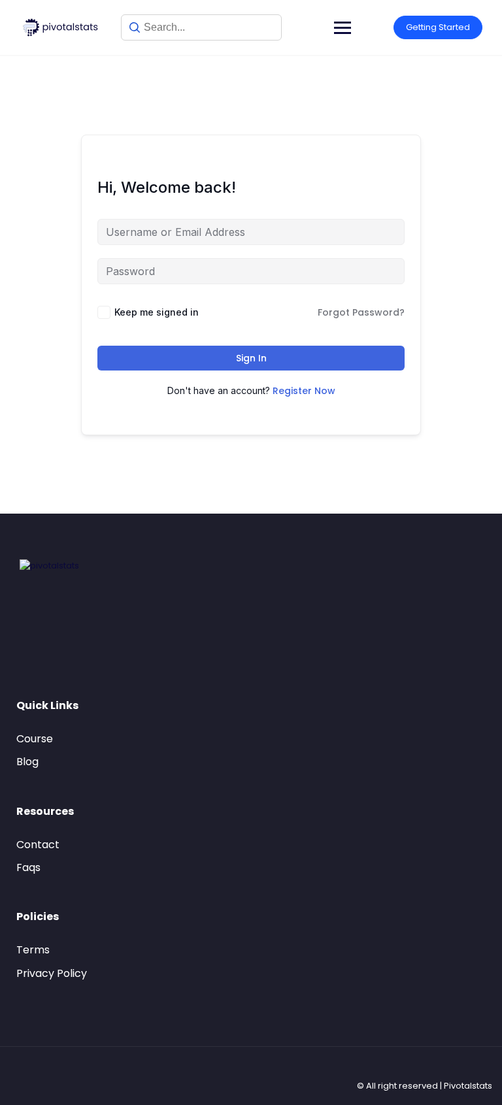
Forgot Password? (361, 312)
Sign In (251, 358)
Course (34, 738)
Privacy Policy (51, 973)
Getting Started (438, 27)
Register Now (304, 390)
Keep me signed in (156, 312)
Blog (27, 761)
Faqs (28, 867)
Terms (33, 949)
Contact (37, 844)
